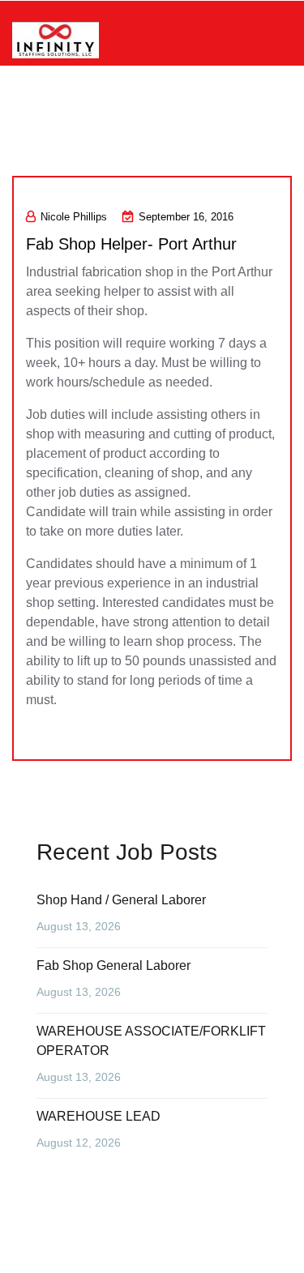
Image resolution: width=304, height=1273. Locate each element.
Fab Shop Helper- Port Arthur (131, 244)
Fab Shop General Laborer (113, 965)
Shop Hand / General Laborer (121, 900)
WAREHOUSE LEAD (98, 1116)
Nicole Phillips (74, 217)
